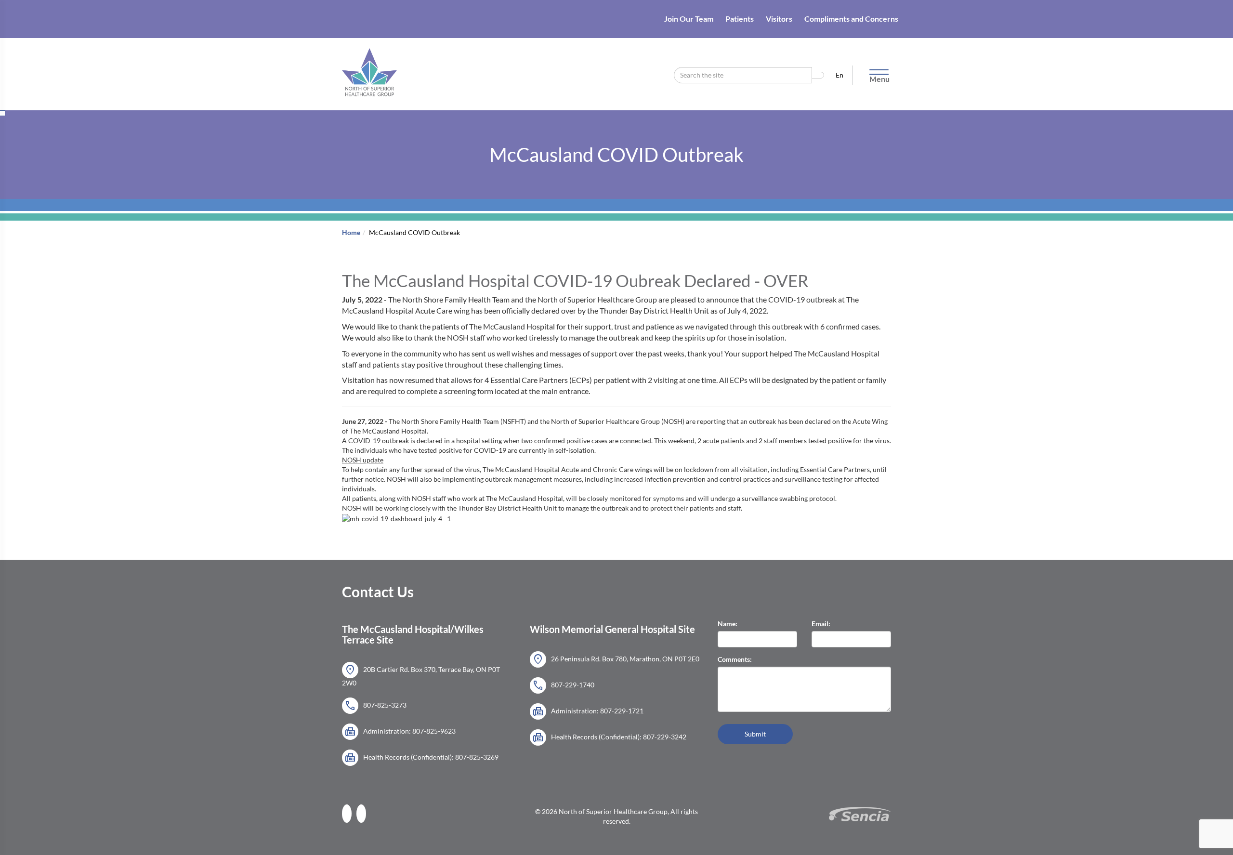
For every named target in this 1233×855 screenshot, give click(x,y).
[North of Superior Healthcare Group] (369, 61)
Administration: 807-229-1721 (587, 711)
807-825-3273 (375, 705)
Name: (727, 623)
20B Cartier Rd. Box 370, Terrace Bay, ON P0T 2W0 (421, 675)
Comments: (735, 659)
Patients (739, 18)
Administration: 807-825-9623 (400, 731)
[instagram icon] (363, 812)
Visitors (779, 18)
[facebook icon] (349, 812)
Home (351, 232)
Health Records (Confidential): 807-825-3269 (421, 757)
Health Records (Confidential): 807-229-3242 (609, 737)
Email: (821, 623)
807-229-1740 (563, 685)
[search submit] (818, 75)
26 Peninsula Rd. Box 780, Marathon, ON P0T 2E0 (615, 659)
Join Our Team (688, 18)
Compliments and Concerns (851, 18)
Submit (755, 734)
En (840, 75)
